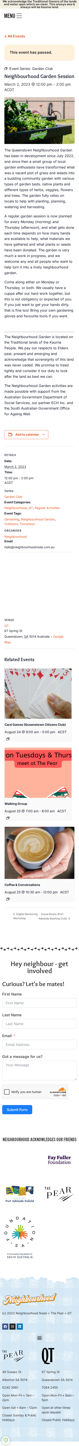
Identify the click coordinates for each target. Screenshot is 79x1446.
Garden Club (13, 497)
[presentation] (38, 694)
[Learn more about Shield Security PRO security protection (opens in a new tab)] (5, 1440)
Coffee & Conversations (22, 885)
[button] (39, 1337)
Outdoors (11, 524)
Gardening (11, 519)
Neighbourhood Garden (38, 519)
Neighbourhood (15, 508)
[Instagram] (12, 1327)
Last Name (12, 1015)
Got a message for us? (22, 1056)
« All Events (14, 36)
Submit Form (17, 1109)
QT (31, 508)
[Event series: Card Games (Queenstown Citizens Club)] (7, 739)
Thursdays (27, 524)
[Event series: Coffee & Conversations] (7, 899)
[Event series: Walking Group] (7, 818)
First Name (12, 994)
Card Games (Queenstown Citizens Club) (35, 724)
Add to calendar (27, 434)
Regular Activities (47, 508)
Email (7, 1036)
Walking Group (16, 804)
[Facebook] (5, 1327)
